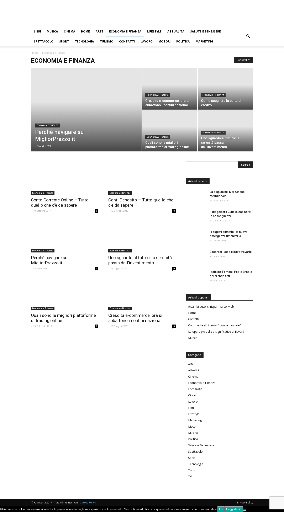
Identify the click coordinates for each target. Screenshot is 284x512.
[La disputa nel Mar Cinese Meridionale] (196, 197)
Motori (164, 41)
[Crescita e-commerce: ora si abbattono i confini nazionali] (169, 86)
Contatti (127, 41)
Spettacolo (43, 41)
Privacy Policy (245, 502)
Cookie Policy (88, 502)
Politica (183, 41)
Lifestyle (154, 31)
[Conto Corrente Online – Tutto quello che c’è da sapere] (64, 178)
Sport (64, 41)
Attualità (175, 31)
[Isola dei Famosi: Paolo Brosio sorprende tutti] (196, 277)
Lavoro (147, 41)
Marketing (204, 41)
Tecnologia (84, 41)
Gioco (192, 395)
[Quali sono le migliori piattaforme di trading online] (169, 130)
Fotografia (195, 389)
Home (85, 31)
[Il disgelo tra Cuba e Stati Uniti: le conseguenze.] (196, 217)
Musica (52, 31)
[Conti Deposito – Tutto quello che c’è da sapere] (142, 178)
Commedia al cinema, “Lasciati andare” (214, 325)
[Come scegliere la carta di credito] (225, 86)
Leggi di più (233, 509)
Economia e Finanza (125, 31)
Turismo (106, 41)
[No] (244, 510)
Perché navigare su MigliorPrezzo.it (49, 260)
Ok (221, 509)
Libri (37, 31)
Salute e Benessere (205, 31)
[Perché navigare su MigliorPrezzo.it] (86, 103)
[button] (248, 36)
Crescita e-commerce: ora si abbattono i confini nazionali (135, 318)
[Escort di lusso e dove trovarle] (196, 257)
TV (190, 476)
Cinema (69, 31)
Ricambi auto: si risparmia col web (211, 306)
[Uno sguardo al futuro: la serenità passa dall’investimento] (142, 235)
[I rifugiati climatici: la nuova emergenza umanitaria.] (196, 237)
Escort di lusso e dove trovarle (231, 252)
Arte (99, 31)
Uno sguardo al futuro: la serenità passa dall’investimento (140, 260)
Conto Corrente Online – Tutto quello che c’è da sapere (60, 202)
